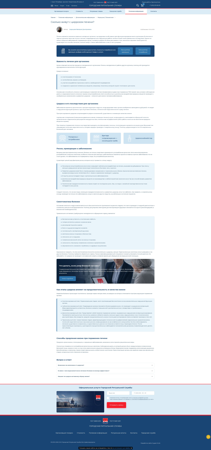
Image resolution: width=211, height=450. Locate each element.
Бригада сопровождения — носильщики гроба (109, 138)
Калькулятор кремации (125, 51)
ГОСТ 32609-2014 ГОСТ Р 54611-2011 (105, 4)
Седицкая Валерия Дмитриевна (80, 29)
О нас (67, 5)
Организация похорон (61, 11)
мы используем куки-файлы (121, 448)
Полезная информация (136, 11)
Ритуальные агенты (118, 433)
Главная (53, 17)
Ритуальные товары (96, 11)
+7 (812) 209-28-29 (154, 5)
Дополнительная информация (85, 17)
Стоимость (79, 11)
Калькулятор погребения (143, 51)
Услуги (62, 5)
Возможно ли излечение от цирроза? (71, 365)
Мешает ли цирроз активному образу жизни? (74, 376)
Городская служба (115, 11)
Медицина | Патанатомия (105, 17)
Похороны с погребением (74, 138)
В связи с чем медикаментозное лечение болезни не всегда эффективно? (83, 371)
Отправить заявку (116, 405)
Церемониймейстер (143, 138)
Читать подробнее (67, 278)
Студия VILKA (156, 443)
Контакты (74, 5)
